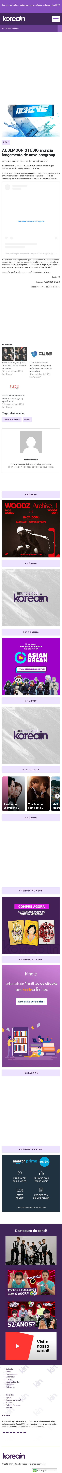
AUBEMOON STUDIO (11, 420)
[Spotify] (51, 10)
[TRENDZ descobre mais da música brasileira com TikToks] (30, 1250)
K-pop (6, 142)
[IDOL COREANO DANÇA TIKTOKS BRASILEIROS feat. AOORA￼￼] (30, 1282)
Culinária (9, 1369)
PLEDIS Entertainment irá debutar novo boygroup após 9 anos (13, 398)
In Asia (8, 1379)
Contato (9, 1408)
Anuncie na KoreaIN (13, 1400)
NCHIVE (27, 420)
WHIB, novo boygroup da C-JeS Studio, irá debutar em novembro (14, 366)
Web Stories (10, 1387)
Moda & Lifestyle (12, 1382)
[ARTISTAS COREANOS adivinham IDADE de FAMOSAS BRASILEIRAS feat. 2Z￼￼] (30, 1314)
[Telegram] (58, 10)
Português (42, 1470)
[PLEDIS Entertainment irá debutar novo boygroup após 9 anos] (14, 387)
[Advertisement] (31, 64)
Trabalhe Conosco (13, 1405)
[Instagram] (41, 10)
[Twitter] (44, 10)
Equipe (8, 1398)
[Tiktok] (54, 10)
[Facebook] (37, 10)
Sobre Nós (10, 1395)
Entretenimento (12, 1374)
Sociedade (10, 1385)
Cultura (8, 1372)
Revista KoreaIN (14, 18)
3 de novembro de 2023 (38, 161)
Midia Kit (9, 1403)
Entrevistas (10, 1377)
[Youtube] (48, 10)
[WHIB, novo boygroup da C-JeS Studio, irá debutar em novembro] (14, 354)
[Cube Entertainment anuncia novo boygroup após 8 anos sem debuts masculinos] (42, 354)
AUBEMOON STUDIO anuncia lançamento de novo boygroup (28, 152)
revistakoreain (10, 161)
